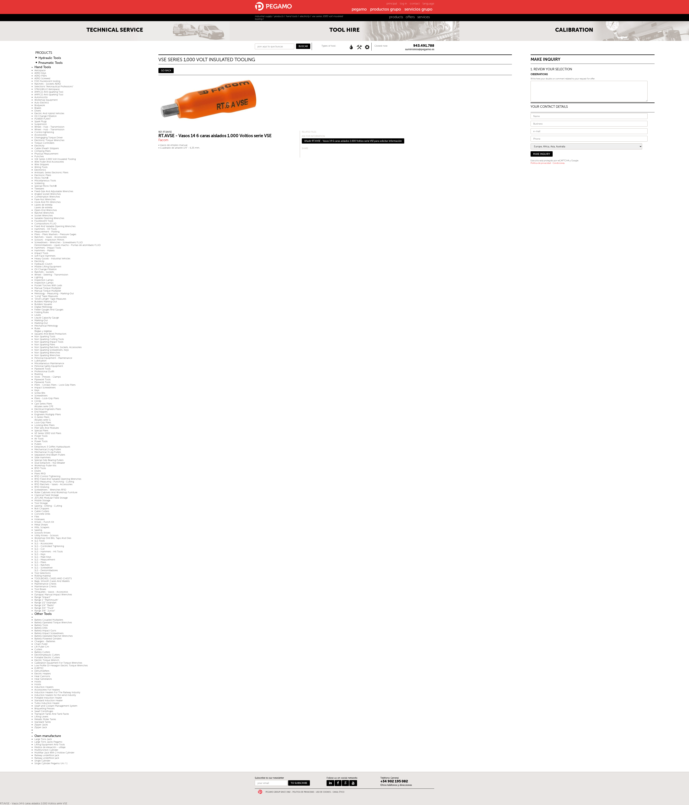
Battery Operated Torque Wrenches (53, 622)
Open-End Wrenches (45, 210)
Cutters (38, 649)
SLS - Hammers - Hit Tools (48, 551)
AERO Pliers (40, 75)
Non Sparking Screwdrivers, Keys (51, 350)
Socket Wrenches (43, 215)
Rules (37, 328)
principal (391, 3)
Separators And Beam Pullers (49, 454)
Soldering (39, 183)
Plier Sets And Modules (46, 428)
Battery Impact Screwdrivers (49, 633)
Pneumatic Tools (50, 63)
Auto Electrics (41, 102)
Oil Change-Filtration (45, 116)
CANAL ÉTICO (338, 792)
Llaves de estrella (43, 204)
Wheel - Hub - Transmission (49, 126)
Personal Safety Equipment (48, 366)
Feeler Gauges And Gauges (48, 309)
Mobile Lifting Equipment (47, 266)
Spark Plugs (40, 121)
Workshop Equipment (46, 100)
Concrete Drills (42, 514)
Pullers (37, 444)
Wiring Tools (41, 167)
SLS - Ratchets (42, 565)
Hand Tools (42, 67)
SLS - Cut (39, 548)
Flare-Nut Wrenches (45, 199)
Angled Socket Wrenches (47, 194)
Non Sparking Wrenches (47, 352)
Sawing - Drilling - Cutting (48, 505)
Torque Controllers (44, 143)
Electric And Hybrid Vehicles (49, 113)
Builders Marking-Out (45, 301)
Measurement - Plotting (46, 231)
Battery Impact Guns (45, 630)
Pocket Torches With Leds (48, 285)
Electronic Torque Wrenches (49, 140)
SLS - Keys (39, 554)
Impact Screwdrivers (45, 387)
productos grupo (385, 9)
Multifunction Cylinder (46, 750)
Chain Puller (41, 644)
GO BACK (166, 70)
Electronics (40, 169)
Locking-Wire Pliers (44, 425)
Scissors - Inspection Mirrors (49, 239)
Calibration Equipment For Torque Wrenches (58, 662)
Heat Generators (43, 679)
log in (403, 3)
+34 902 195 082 (394, 781)
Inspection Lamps (43, 280)
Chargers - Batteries (44, 641)
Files (36, 516)
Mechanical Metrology (46, 325)
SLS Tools (39, 540)
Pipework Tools (42, 368)
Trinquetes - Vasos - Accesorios (51, 591)
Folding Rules (41, 312)
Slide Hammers (42, 457)
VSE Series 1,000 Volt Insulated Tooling (55, 159)
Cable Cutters (41, 511)
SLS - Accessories (43, 543)
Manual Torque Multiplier (47, 288)
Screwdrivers (41, 395)
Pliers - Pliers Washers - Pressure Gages (55, 234)
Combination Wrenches (47, 196)
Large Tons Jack (43, 739)
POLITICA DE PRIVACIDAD (303, 792)
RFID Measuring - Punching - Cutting (54, 481)
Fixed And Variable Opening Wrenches (55, 226)
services (423, 17)
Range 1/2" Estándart (45, 602)
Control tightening (44, 132)
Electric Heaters (42, 673)
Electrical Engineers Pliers (47, 409)
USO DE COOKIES (323, 792)
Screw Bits (39, 393)
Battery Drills (41, 628)
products (396, 17)
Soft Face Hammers (44, 255)
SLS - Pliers (40, 562)
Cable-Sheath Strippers (46, 148)
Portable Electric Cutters (47, 657)
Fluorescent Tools (43, 221)
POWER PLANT (42, 118)
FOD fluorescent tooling (47, 81)
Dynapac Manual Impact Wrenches (53, 594)
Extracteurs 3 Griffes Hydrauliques (52, 446)
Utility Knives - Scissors (46, 535)
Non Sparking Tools (44, 336)
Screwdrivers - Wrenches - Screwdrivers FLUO (58, 242)
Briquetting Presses (44, 708)
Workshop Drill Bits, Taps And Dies (52, 538)
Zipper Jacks (41, 724)
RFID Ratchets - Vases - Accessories (53, 484)
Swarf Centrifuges (43, 711)
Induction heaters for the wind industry (55, 695)
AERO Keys (40, 73)
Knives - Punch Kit (44, 522)
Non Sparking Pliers (44, 344)
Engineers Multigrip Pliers (47, 414)
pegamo (359, 9)
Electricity (39, 145)
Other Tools (43, 614)
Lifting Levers (41, 716)
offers (410, 17)
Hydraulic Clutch (43, 264)
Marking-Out (41, 320)
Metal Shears (41, 524)
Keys (36, 390)
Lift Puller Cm (41, 646)
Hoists (37, 681)
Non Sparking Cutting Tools (49, 339)
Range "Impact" (42, 597)
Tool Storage (41, 503)
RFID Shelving (41, 487)
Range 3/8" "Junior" (44, 610)
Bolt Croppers (41, 508)
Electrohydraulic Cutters (47, 654)
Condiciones (558, 163)
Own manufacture (47, 736)
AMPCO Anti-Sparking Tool (48, 91)
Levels (37, 315)
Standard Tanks (42, 722)
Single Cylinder (42, 760)
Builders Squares (43, 304)
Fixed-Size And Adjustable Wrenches (53, 191)
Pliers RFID (40, 473)
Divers (37, 110)
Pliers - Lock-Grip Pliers (46, 398)
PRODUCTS (43, 53)
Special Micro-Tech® (45, 186)
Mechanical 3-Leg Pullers (47, 452)
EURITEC (39, 668)
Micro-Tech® (41, 178)
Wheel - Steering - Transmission (51, 274)
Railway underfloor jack (46, 755)
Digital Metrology (43, 307)
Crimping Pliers (42, 151)
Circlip (37, 401)
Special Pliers (41, 430)
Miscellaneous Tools (45, 180)
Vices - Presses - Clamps (47, 376)
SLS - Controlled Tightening (49, 546)
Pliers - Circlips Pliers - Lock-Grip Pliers (55, 385)
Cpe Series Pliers (43, 403)
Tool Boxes (40, 589)
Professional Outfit (44, 371)
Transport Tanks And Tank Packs (51, 714)
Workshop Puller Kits (45, 465)
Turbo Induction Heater (46, 703)
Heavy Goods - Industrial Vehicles (52, 258)
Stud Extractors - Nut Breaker (49, 462)
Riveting (38, 374)
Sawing (38, 530)
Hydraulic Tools (49, 58)
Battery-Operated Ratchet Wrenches (53, 636)
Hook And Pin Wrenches (47, 202)
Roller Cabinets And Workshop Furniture (55, 492)
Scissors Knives (42, 532)
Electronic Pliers (42, 175)
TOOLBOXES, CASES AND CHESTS (53, 578)
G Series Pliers (41, 417)
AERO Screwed (42, 78)
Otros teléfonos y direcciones (396, 785)
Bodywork (39, 105)
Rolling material (42, 575)
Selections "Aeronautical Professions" (53, 86)
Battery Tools (41, 625)
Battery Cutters (42, 652)
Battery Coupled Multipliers (48, 619)
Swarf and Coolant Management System (55, 705)
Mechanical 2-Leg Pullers (47, 449)
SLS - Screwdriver (43, 567)
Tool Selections (42, 573)
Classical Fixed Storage (46, 495)
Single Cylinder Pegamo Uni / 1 (50, 763)
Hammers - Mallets (44, 250)
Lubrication (40, 360)
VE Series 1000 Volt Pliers (47, 433)
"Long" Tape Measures (46, 296)
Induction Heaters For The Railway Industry (57, 692)
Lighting (38, 277)
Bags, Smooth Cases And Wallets (52, 581)
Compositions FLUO (45, 223)
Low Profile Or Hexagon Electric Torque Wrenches (61, 665)
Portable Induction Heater (48, 697)
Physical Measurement (46, 153)
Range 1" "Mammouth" (46, 600)
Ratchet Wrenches (44, 212)
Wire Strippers (41, 164)
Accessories (40, 135)
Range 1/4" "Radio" (44, 605)
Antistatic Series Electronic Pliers (51, 172)
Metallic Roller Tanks (45, 719)
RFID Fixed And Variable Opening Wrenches (57, 479)
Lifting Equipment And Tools (49, 744)
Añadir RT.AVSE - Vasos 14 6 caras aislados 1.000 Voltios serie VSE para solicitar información (353, 141)
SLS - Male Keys (42, 557)
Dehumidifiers (41, 671)
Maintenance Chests (45, 583)
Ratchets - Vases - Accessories (50, 237)
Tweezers (39, 188)
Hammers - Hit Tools (45, 229)
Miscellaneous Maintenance (49, 363)
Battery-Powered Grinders (48, 638)
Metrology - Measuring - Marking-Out (54, 293)
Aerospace (40, 70)
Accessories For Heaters (47, 689)
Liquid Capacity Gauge (46, 317)
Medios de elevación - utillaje (49, 747)
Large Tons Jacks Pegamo (48, 741)
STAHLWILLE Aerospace (47, 89)
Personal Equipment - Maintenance (53, 358)
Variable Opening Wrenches (49, 218)
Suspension (40, 124)
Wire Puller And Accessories (49, 161)
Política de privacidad (541, 163)
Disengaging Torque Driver (48, 137)
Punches (39, 156)
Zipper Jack (40, 727)
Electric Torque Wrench (46, 660)
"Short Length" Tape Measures (50, 298)
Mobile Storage (42, 500)
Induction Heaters (43, 687)
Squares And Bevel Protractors (50, 333)
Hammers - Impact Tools (47, 247)
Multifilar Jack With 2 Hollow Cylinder (54, 752)
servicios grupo (418, 9)
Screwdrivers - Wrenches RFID (50, 489)
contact (415, 3)
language (428, 3)
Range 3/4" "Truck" (44, 608)
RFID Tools (40, 468)
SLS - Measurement (44, 559)
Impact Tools (41, 253)
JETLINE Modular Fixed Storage (51, 497)
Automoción (41, 97)
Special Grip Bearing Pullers (49, 460)
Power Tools (41, 436)
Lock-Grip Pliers (42, 422)
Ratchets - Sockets (44, 272)
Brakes (37, 108)
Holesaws (39, 519)
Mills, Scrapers (41, 527)
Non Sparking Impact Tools (48, 341)
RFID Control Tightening (47, 476)
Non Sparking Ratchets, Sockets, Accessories (58, 347)
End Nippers (41, 411)
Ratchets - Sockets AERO (47, 83)
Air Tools (39, 438)
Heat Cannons (42, 676)
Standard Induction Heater (48, 700)
